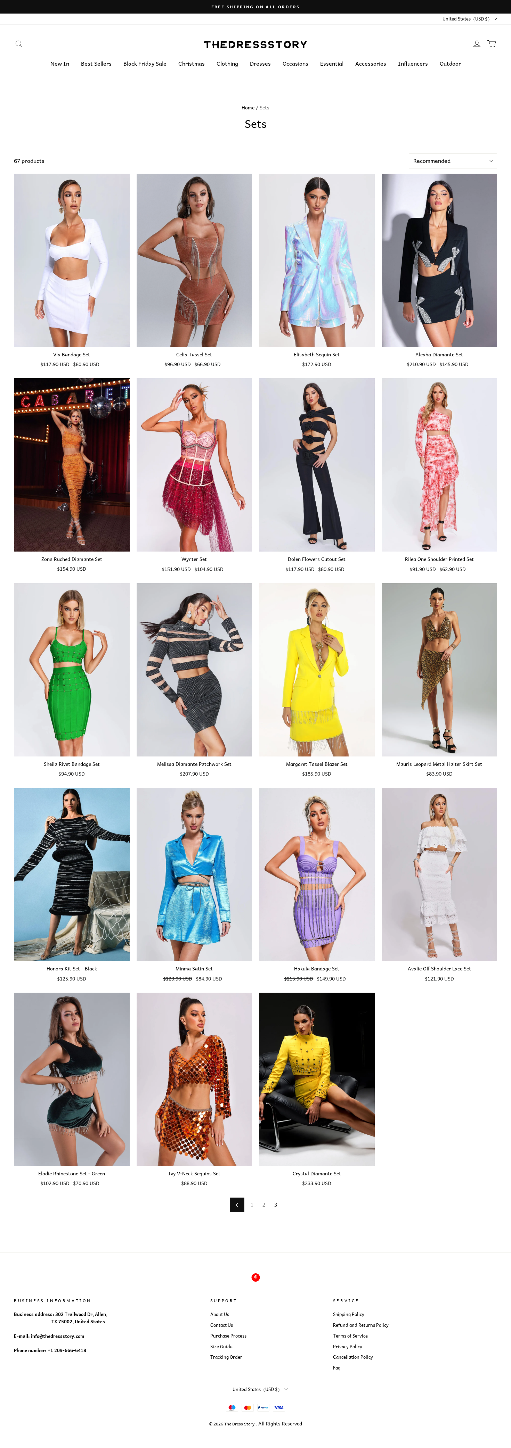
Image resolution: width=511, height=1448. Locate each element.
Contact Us (221, 1325)
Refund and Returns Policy (361, 1325)
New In (59, 63)
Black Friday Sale (145, 63)
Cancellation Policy (353, 1357)
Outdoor (450, 63)
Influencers (413, 63)
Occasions (295, 63)
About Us (219, 1314)
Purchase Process (228, 1335)
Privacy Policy (347, 1346)
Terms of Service (350, 1335)
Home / (250, 107)
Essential (331, 63)
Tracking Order (226, 1357)
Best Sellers (96, 63)
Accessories (370, 63)
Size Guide (221, 1346)
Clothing (227, 63)
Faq (336, 1367)
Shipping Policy (348, 1314)
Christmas (191, 63)
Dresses (260, 63)
